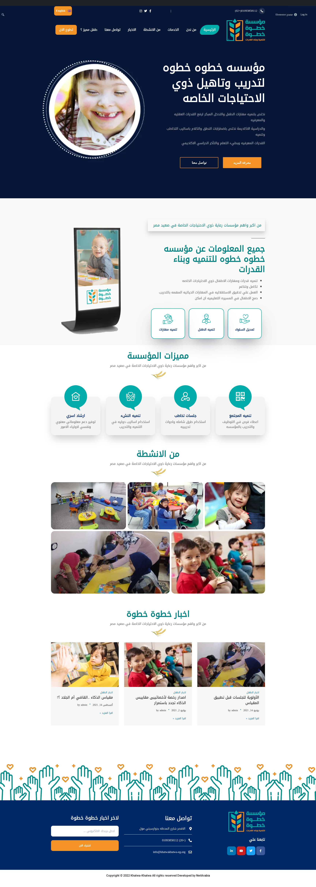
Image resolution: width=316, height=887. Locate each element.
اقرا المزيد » (252, 718)
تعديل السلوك (244, 329)
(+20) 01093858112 (173, 840)
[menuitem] (312, 15)
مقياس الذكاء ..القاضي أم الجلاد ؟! (85, 697)
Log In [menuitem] (304, 14)
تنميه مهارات (168, 329)
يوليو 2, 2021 (179, 710)
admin (235, 710)
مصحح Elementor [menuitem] (284, 14)
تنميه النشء (130, 415)
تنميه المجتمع (240, 415)
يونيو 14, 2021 (251, 710)
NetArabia (202, 875)
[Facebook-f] (260, 850)
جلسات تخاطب (185, 415)
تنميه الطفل (206, 329)
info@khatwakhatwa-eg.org (169, 852)
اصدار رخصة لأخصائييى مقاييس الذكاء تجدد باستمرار (161, 700)
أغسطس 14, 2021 (103, 704)
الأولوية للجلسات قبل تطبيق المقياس (236, 700)
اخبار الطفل (253, 692)
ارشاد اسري (75, 415)
